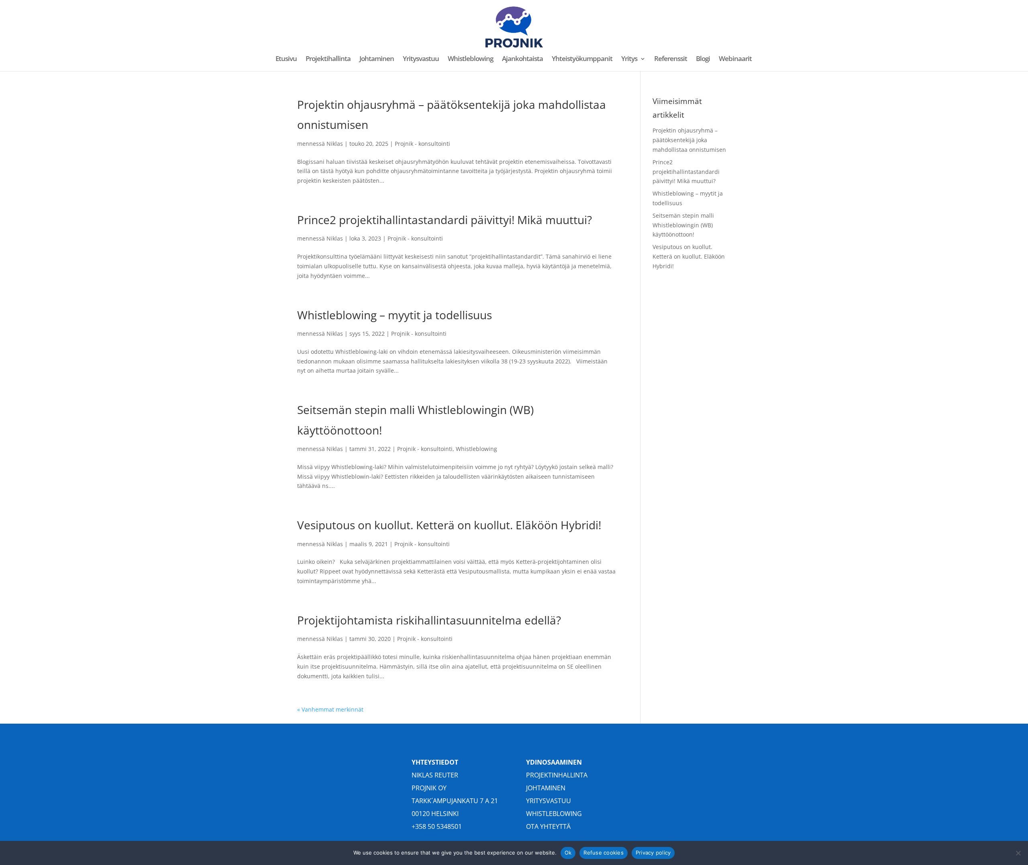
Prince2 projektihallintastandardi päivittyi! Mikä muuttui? (444, 219)
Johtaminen (376, 59)
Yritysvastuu (421, 59)
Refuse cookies (603, 852)
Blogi (703, 59)
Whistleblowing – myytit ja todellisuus (394, 314)
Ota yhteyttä (548, 826)
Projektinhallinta (556, 775)
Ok (568, 852)
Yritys (629, 59)
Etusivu (286, 59)
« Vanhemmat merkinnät (330, 709)
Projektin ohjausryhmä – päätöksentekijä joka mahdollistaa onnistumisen (689, 139)
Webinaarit (735, 59)
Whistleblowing (470, 59)
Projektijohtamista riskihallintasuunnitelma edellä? (429, 620)
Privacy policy (653, 852)
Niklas (334, 143)
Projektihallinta (328, 59)
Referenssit (670, 59)
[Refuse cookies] (1018, 853)
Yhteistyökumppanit (582, 59)
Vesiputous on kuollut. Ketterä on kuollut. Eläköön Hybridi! (449, 524)
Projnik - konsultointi (422, 143)
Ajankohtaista (522, 59)
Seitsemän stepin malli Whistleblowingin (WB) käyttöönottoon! (683, 225)
